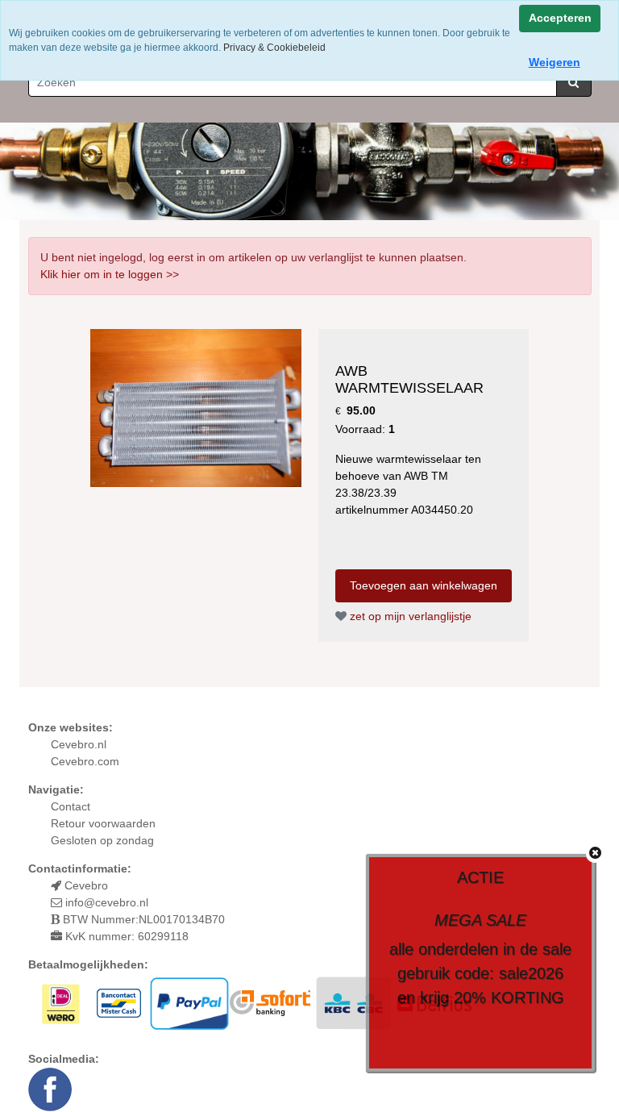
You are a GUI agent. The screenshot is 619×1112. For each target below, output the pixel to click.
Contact (70, 806)
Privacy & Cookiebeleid (274, 47)
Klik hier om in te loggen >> (109, 274)
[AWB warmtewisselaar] (195, 407)
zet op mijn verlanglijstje (409, 616)
